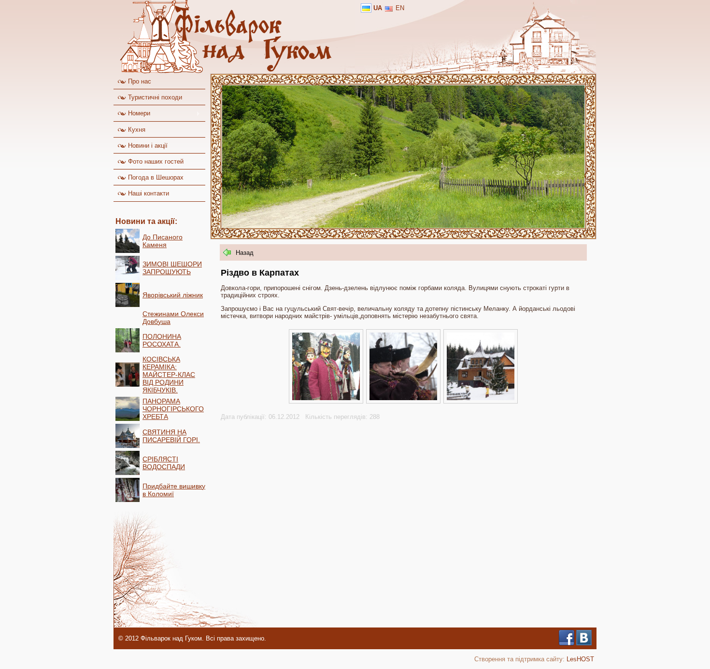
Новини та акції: (146, 221)
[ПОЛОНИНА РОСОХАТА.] (127, 350)
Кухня (135, 129)
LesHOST (580, 659)
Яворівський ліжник (172, 295)
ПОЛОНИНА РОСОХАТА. (161, 340)
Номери (132, 113)
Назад (245, 252)
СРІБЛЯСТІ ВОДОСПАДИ (163, 463)
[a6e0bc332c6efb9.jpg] (480, 398)
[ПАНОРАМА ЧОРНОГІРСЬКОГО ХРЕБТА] (127, 418)
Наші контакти (147, 193)
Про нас (138, 81)
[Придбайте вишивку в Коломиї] (127, 499)
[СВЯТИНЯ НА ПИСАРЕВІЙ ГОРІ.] (127, 445)
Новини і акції (147, 145)
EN (400, 8)
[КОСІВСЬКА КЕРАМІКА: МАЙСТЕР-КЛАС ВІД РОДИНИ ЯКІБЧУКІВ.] (127, 384)
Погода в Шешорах (155, 177)
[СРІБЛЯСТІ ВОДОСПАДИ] (127, 472)
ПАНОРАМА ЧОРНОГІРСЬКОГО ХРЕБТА (173, 408)
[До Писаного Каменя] (127, 250)
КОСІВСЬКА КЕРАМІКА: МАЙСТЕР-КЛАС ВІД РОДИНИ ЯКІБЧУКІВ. (168, 374)
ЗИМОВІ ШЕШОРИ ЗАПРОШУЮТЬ (172, 268)
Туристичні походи (154, 97)
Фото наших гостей (155, 161)
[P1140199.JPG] (326, 398)
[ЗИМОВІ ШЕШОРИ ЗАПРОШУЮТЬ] (127, 277)
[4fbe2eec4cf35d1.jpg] (403, 398)
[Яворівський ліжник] (127, 304)
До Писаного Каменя (162, 241)
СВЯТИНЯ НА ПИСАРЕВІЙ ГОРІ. (171, 436)
